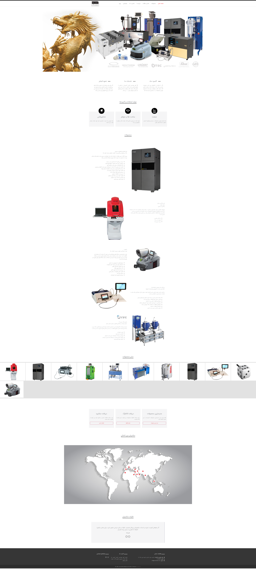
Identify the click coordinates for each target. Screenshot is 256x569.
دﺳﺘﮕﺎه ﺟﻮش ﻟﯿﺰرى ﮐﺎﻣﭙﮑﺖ (243, 369)
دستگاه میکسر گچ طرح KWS (115, 369)
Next (129, 537)
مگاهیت (12, 387)
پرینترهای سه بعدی (192, 369)
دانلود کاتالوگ (128, 423)
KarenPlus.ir (138, 566)
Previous (127, 537)
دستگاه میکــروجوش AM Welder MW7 (218, 369)
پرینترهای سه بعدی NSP (38, 369)
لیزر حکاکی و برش (12, 369)
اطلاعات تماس (101, 423)
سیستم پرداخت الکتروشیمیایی (141, 369)
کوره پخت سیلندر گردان (89, 369)
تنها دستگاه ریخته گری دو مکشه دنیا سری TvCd (167, 369)
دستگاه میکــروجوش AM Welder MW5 (64, 369)
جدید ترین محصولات (154, 423)
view (13, 373)
